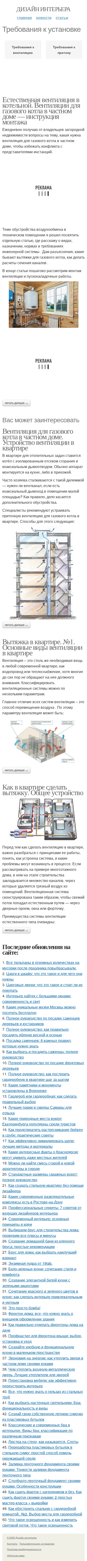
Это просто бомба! (24, 1308)
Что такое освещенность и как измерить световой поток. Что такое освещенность (39, 1522)
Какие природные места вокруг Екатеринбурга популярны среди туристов (39, 1121)
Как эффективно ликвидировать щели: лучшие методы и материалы (38, 1143)
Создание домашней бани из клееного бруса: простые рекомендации (38, 1243)
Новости (44, 17)
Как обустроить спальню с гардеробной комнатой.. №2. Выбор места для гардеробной (42, 1511)
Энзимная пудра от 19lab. (30, 1263)
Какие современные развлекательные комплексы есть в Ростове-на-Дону (38, 1199)
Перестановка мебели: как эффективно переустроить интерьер (39, 1383)
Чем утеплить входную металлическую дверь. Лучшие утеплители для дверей (38, 1371)
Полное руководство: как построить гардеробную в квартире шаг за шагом (36, 1076)
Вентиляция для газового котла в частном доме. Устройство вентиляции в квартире (38, 439)
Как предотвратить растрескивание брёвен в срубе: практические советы (42, 1132)
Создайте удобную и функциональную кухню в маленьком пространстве (38, 1349)
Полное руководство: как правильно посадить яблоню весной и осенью (35, 1032)
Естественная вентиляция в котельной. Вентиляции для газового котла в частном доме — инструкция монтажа (41, 110)
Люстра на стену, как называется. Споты (43, 1441)
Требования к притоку (64, 50)
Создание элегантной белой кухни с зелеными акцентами (36, 1282)
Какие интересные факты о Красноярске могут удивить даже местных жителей (40, 1154)
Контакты (12, 1543)
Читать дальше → (16, 403)
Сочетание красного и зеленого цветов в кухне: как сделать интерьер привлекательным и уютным (42, 1296)
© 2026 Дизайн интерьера (22, 1537)
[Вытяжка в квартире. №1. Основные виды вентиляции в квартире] (43, 741)
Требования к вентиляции (23, 50)
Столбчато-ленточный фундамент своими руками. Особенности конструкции (41, 1483)
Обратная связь (16, 1555)
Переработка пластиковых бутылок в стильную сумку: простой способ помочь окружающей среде (37, 1452)
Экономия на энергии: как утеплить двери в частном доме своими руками (42, 1360)
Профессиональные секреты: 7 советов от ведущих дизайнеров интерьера (41, 1210)
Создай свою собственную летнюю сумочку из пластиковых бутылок (42, 1416)
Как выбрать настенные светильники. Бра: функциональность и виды (41, 1405)
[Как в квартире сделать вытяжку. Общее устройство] (43, 819)
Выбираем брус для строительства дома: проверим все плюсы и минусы (40, 1232)
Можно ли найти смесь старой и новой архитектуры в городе (38, 1165)
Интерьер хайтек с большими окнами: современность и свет (36, 998)
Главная (24, 17)
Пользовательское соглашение (37, 1543)
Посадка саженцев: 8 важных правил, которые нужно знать (36, 1043)
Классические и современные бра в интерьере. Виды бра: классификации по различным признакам (37, 1430)
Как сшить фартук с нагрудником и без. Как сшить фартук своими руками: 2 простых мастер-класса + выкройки (42, 1497)
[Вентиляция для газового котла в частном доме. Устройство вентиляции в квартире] (43, 573)
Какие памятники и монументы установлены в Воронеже (31, 1087)
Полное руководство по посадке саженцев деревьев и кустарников (41, 1020)
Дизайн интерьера (43, 9)
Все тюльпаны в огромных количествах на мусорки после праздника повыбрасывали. (40, 965)
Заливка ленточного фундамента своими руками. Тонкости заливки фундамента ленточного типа (40, 1469)
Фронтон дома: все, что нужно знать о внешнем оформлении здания (37, 1316)
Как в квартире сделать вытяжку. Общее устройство (42, 789)
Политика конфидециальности (24, 1549)
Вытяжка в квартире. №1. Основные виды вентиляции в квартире (42, 646)
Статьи (62, 17)
